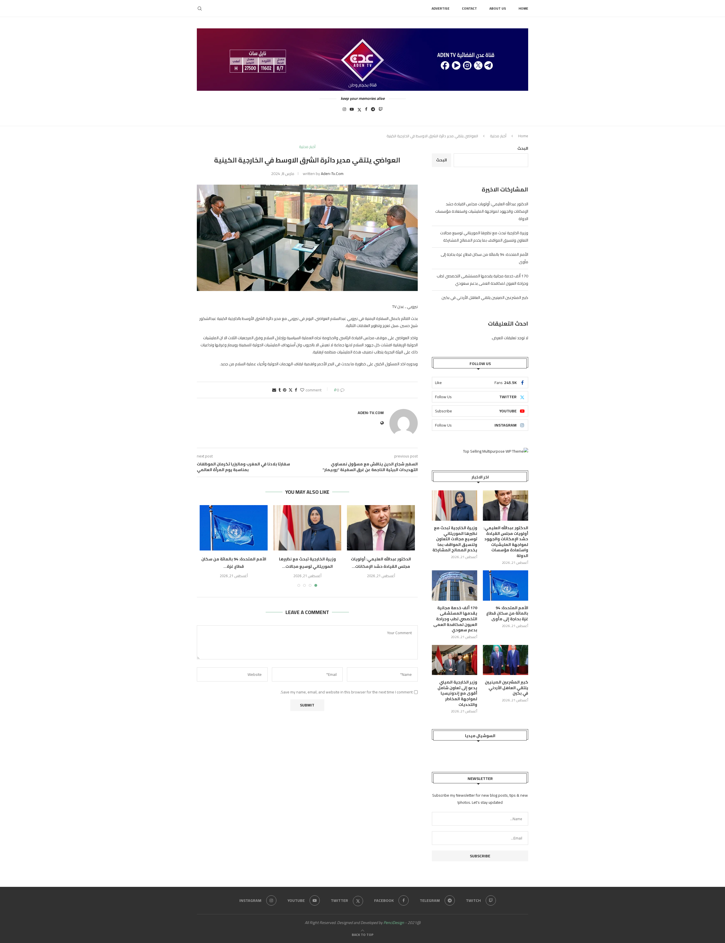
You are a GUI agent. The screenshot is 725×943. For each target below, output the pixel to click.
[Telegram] (373, 111)
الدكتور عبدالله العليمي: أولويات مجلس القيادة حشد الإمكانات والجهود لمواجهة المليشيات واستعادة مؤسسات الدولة (481, 211)
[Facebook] (366, 111)
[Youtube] (352, 111)
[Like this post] (302, 390)
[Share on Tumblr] (279, 390)
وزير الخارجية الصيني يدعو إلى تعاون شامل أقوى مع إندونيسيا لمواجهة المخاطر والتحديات (457, 693)
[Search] (199, 8)
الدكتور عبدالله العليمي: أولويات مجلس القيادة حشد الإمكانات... (381, 562)
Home (523, 8)
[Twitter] (359, 111)
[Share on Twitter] (291, 390)
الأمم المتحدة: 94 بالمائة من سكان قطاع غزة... (233, 562)
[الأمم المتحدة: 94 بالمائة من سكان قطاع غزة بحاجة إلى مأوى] (234, 527)
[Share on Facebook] (296, 390)
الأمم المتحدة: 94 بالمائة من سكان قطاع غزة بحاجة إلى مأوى (507, 613)
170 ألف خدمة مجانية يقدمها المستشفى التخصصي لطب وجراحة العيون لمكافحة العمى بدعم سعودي (482, 279)
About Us (497, 8)
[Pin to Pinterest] (284, 390)
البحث (522, 148)
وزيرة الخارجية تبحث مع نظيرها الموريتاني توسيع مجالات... (307, 562)
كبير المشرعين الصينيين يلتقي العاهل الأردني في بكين (485, 297)
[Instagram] (344, 111)
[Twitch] (381, 111)
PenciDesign (393, 922)
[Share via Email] (274, 390)
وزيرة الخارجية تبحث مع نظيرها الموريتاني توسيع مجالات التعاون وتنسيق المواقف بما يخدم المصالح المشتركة (484, 236)
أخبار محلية (498, 135)
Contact (469, 8)
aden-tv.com (332, 173)
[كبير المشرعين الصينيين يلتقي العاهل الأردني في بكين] (505, 660)
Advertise (440, 8)
